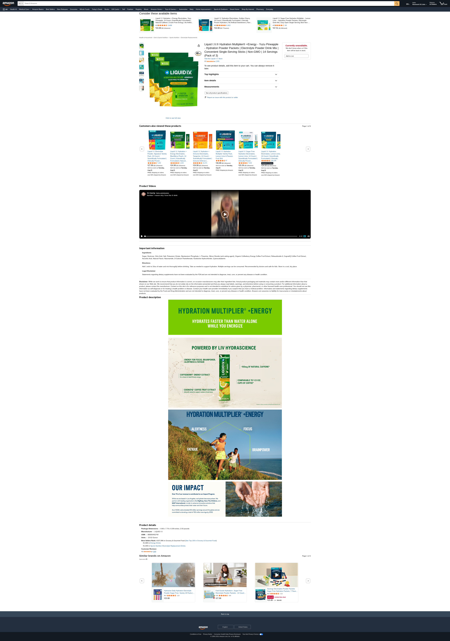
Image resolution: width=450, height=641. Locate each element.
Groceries (73, 9)
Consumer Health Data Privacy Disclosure (227, 634)
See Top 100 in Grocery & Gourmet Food (201, 541)
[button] (5, 9)
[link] (158, 28)
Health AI (13, 9)
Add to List (290, 56)
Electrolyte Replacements (189, 37)
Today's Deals (97, 9)
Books (107, 9)
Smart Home (234, 9)
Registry (139, 9)
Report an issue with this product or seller (222, 97)
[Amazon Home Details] (162, 9)
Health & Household (145, 37)
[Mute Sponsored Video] (192, 584)
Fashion (130, 9)
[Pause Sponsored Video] (192, 580)
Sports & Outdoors (221, 9)
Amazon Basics (38, 9)
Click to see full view (173, 118)
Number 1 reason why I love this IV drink (162, 195)
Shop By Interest (248, 9)
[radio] (141, 46)
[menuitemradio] (304, 236)
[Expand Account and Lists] (426, 4)
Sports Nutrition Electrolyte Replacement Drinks (168, 546)
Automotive (183, 9)
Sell (123, 9)
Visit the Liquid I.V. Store (213, 59)
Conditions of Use (195, 634)
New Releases (62, 9)
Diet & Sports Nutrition (161, 37)
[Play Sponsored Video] (225, 575)
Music (146, 9)
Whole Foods (85, 9)
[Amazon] (8, 3)
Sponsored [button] (142, 559)
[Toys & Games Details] (176, 9)
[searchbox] (209, 3)
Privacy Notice (207, 634)
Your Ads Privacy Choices (250, 634)
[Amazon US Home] (203, 628)
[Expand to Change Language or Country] (409, 4)
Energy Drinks (155, 543)
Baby (191, 9)
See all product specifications (216, 93)
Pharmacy (260, 9)
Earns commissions (162, 193)
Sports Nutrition (174, 37)
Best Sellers (50, 9)
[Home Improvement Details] (211, 9)
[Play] (141, 236)
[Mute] (308, 236)
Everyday (269, 9)
